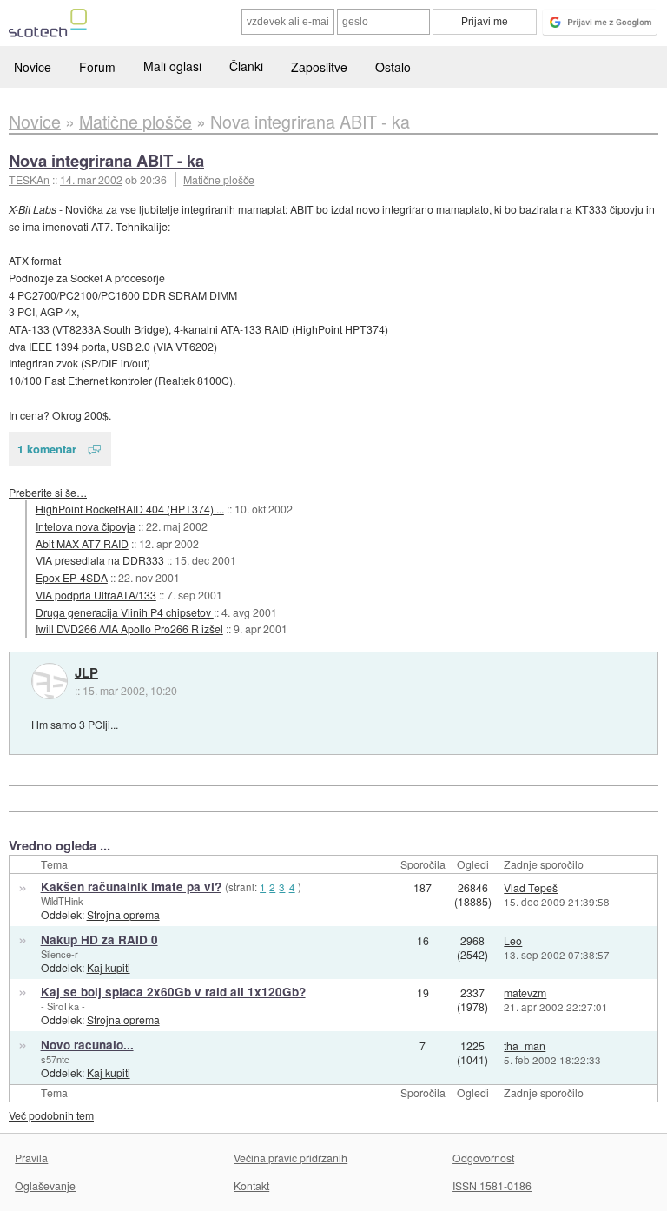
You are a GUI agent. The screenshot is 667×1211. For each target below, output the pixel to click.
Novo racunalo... (87, 1044)
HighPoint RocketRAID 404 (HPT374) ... (130, 508)
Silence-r (59, 954)
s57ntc (55, 1059)
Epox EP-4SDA (72, 577)
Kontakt (251, 1185)
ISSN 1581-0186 (492, 1185)
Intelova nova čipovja (85, 526)
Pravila (31, 1157)
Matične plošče (218, 179)
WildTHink (62, 901)
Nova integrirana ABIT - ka (106, 160)
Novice (32, 67)
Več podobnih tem (51, 1115)
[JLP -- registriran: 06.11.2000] (49, 681)
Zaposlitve (319, 67)
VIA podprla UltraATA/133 (96, 594)
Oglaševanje (45, 1185)
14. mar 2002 (91, 179)
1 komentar (46, 448)
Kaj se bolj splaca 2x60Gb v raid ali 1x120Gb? (173, 991)
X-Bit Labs (32, 209)
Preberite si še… (48, 492)
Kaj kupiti (108, 967)
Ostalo (393, 67)
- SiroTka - (63, 1006)
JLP (86, 673)
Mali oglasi (172, 66)
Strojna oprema (123, 914)
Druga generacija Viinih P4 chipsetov (125, 612)
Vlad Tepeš (531, 887)
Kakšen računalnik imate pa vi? (131, 886)
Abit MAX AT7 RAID (82, 543)
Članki (246, 66)
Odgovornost (483, 1157)
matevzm (525, 992)
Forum (97, 67)
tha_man (524, 1045)
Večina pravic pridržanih (290, 1157)
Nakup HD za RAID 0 (99, 939)
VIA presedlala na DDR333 (100, 560)
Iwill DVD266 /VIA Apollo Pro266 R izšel (129, 628)
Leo (513, 940)
